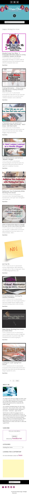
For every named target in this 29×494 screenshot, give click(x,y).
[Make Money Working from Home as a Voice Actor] (14, 318)
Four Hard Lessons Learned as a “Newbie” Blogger (12, 158)
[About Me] (10, 391)
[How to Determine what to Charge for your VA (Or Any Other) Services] (14, 214)
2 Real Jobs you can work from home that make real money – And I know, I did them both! (13, 124)
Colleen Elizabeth (16, 57)
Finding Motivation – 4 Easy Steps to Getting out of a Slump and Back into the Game (13, 89)
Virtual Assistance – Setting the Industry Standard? (12, 296)
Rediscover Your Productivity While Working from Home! (13, 192)
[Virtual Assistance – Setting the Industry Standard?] (14, 285)
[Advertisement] (13, 468)
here (20, 455)
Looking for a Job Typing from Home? (11, 363)
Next (17, 380)
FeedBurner (17, 438)
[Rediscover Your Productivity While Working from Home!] (14, 180)
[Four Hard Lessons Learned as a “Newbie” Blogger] (14, 147)
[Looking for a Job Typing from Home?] (14, 352)
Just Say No (6, 264)
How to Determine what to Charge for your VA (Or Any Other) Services (13, 225)
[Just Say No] (14, 250)
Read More (4, 65)
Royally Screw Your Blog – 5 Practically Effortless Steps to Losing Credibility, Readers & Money (13, 54)
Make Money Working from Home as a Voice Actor (13, 330)
